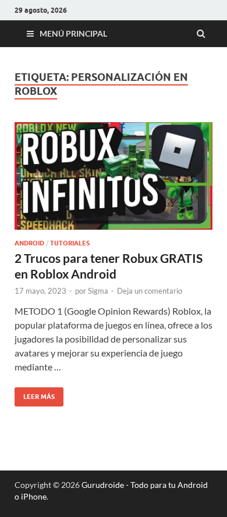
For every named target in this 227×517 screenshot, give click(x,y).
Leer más (35, 394)
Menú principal (73, 33)
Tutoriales (70, 243)
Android (29, 243)
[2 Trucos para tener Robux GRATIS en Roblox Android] (113, 180)
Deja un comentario (149, 290)
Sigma (98, 290)
